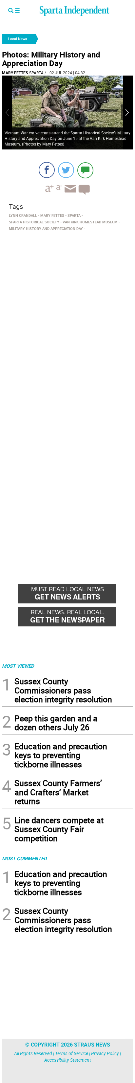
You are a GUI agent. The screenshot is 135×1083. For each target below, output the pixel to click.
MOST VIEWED (18, 666)
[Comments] (85, 170)
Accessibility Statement (67, 1060)
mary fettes (15, 72)
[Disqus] (67, 317)
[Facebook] (47, 170)
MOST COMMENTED (24, 858)
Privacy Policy (105, 1053)
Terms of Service (71, 1053)
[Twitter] (66, 170)
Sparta (36, 72)
